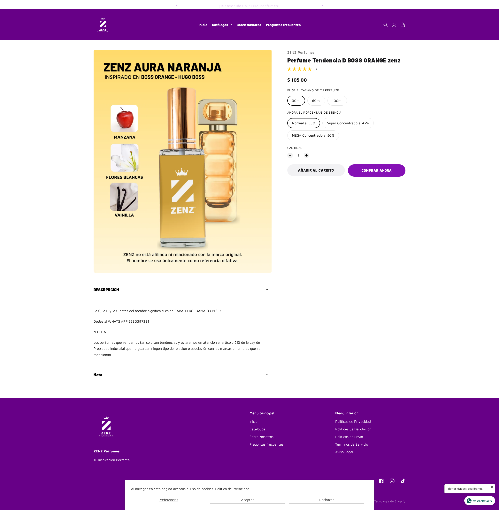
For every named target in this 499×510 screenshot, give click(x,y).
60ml (316, 101)
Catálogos (257, 429)
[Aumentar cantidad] (306, 155)
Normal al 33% (303, 123)
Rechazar (326, 500)
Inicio (253, 421)
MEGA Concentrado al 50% (313, 135)
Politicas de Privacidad (353, 421)
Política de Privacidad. (232, 489)
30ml (296, 101)
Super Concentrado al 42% (348, 123)
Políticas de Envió (349, 437)
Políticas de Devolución (353, 429)
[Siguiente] (322, 4)
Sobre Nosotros (261, 437)
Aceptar (247, 500)
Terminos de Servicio (351, 444)
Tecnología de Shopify (389, 501)
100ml (337, 101)
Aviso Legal (344, 452)
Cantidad (295, 148)
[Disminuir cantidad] (290, 155)
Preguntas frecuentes (266, 444)
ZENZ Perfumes (301, 52)
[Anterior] (176, 4)
